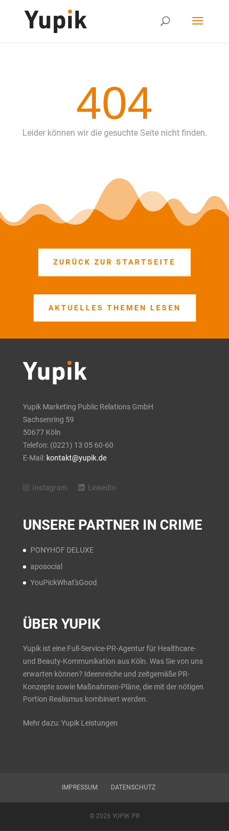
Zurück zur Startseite (114, 262)
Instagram (50, 487)
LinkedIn (102, 487)
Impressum (79, 787)
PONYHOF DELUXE (62, 550)
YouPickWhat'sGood (63, 582)
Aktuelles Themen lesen (114, 307)
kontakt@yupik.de (76, 458)
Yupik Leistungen (89, 723)
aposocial (46, 566)
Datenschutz (133, 787)
